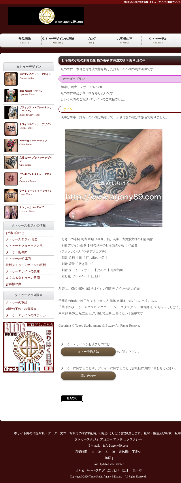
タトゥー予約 (158, 40)
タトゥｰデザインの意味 (58, 40)
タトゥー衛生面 (16, 252)
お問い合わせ (15, 233)
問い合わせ (88, 375)
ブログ (91, 40)
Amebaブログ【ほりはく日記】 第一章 (116, 470)
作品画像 (25, 40)
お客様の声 (124, 40)
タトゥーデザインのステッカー (27, 315)
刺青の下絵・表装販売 (21, 309)
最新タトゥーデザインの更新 (26, 265)
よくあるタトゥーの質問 (23, 277)
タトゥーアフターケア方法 (24, 245)
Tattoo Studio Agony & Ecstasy (105, 476)
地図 (108, 458)
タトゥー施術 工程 (18, 258)
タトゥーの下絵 (16, 302)
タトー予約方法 (88, 351)
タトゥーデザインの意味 (23, 271)
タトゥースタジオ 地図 (22, 239)
